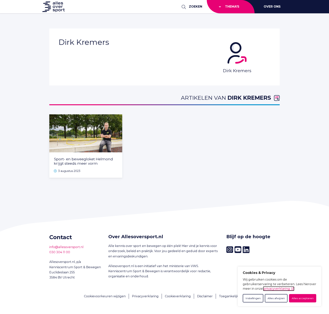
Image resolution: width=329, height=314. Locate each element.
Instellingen (253, 298)
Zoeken (195, 6)
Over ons (272, 6)
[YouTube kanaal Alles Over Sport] (238, 249)
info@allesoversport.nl (66, 247)
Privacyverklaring (145, 296)
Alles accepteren (303, 298)
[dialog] (279, 286)
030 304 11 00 (59, 252)
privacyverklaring (277, 288)
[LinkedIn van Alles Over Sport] (246, 249)
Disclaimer (205, 296)
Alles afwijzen (276, 298)
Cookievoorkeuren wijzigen (105, 296)
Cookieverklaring (178, 296)
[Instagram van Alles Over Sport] (229, 249)
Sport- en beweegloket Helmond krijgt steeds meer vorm (83, 161)
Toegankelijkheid (232, 296)
